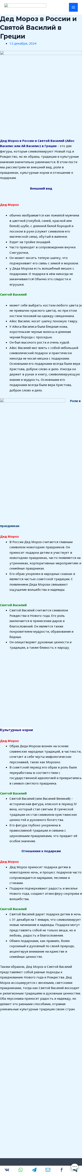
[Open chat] (74, 1167)
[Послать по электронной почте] (48, 1170)
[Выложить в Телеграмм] (34, 1170)
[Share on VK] (7, 1170)
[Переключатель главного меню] (73, 7)
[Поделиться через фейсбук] (61, 1170)
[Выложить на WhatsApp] (20, 1170)
